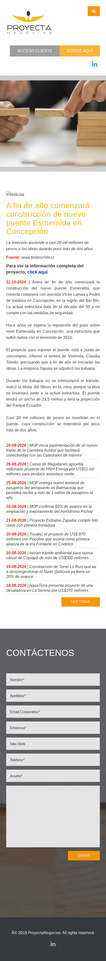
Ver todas (80, 602)
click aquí (37, 272)
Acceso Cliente (34, 51)
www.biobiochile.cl (37, 257)
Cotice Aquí (79, 51)
